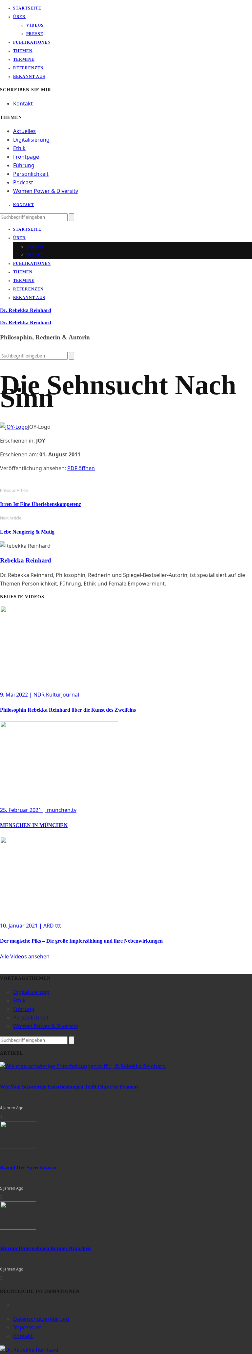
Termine (23, 59)
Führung (23, 165)
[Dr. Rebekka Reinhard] (29, 1349)
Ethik (19, 148)
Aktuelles (24, 131)
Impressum (27, 1327)
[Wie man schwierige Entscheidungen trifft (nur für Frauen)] (83, 1066)
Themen (22, 51)
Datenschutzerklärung (41, 1318)
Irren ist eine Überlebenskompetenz (40, 504)
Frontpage (26, 156)
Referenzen (28, 68)
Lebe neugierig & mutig (27, 532)
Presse (34, 34)
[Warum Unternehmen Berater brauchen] (18, 1227)
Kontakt (23, 103)
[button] (25, 956)
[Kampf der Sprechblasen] (18, 1147)
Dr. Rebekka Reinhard (25, 310)
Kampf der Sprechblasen (28, 1167)
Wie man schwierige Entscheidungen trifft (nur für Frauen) (69, 1087)
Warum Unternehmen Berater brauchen (45, 1248)
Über (19, 16)
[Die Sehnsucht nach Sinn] (14, 426)
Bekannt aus (29, 76)
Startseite (27, 8)
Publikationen (32, 42)
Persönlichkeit (31, 173)
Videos (35, 25)
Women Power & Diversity (45, 191)
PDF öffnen (81, 468)
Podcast (23, 182)
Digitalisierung (31, 139)
